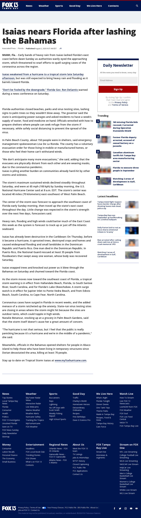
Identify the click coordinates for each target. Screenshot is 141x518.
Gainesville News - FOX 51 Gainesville (57, 455)
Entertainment (35, 444)
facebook (114, 508)
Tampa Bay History (104, 423)
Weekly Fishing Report (55, 414)
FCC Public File (79, 467)
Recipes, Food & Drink (103, 418)
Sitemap (6, 436)
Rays (51, 401)
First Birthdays (79, 416)
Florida (21, 48)
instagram (125, 508)
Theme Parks (102, 411)
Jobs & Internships (81, 457)
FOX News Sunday (10, 430)
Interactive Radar (33, 403)
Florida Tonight (103, 401)
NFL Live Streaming (128, 451)
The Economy (8, 458)
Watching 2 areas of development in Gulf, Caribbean (124, 181)
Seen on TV (7, 426)
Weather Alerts (32, 413)
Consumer (6, 410)
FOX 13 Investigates (11, 420)
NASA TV (124, 422)
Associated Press (9, 48)
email (136, 508)
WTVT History (79, 461)
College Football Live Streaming (129, 456)
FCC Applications (80, 471)
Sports (53, 393)
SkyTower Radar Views (33, 398)
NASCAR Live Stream (129, 464)
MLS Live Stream (127, 493)
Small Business (9, 461)
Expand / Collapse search (137, 6)
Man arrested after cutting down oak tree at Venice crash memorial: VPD (109, 242)
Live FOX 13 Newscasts (125, 402)
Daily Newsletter (9, 433)
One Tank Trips (103, 407)
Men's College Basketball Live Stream (126, 476)
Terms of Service (120, 105)
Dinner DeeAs (102, 404)
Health (5, 413)
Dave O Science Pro (81, 420)
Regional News (58, 444)
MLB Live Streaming (129, 461)
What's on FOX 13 (34, 461)
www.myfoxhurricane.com (70, 360)
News (5, 393)
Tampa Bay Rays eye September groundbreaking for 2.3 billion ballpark (109, 217)
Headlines (30, 448)
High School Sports (57, 419)
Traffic (75, 397)
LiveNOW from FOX (128, 406)
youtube (131, 508)
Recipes (76, 413)
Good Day (79, 393)
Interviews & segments (101, 456)
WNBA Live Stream (128, 490)
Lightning (53, 404)
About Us (78, 444)
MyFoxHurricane (33, 423)
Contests (30, 465)
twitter (120, 508)
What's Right (101, 397)
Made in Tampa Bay (105, 414)
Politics (5, 416)
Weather (31, 393)
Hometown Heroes (81, 404)
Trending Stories (33, 455)
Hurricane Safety (33, 416)
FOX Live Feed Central (126, 418)
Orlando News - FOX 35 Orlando (58, 449)
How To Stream (127, 397)
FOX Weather (32, 426)
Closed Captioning (81, 464)
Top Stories (7, 397)
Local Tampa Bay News (10, 402)
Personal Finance (9, 455)
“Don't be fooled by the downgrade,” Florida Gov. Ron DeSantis (40, 89)
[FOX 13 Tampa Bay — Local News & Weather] (11, 5)
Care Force (101, 426)
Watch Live (126, 393)
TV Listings (77, 454)
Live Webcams (32, 406)
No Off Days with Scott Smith (57, 408)
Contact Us (78, 474)
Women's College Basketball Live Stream (127, 484)
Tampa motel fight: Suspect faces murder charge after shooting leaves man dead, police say (109, 205)
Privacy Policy (121, 102)
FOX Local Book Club (35, 451)
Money (6, 444)
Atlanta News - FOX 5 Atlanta (58, 461)
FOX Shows (31, 458)
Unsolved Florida (9, 423)
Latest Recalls (8, 451)
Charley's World (79, 401)
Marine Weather (33, 410)
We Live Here (104, 393)
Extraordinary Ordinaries (79, 408)
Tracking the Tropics (35, 420)
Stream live (101, 451)
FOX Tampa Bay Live (129, 426)
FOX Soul (124, 413)
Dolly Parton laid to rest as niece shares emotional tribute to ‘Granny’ (108, 229)
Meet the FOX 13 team (80, 449)
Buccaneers (54, 397)
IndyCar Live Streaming (125, 468)
